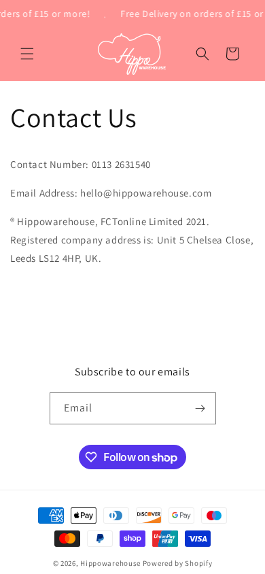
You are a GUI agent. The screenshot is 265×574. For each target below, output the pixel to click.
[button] (27, 54)
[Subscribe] (200, 408)
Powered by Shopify (178, 563)
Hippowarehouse (110, 563)
